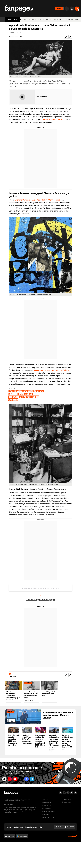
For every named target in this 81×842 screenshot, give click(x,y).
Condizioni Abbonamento (50, 811)
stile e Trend (12, 19)
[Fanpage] (11, 792)
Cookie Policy (46, 808)
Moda (25, 19)
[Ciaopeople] (72, 837)
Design (61, 19)
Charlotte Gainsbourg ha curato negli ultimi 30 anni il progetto (38, 200)
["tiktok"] (4, 779)
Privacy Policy (46, 805)
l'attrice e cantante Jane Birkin (53, 119)
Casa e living (12, 670)
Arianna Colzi (18, 37)
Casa (56, 19)
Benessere (49, 19)
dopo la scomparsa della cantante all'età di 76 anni (52, 370)
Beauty (31, 19)
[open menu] (2, 19)
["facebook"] (26, 779)
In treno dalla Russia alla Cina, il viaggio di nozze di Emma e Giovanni (58, 715)
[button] (70, 37)
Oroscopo (74, 19)
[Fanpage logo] (16, 8)
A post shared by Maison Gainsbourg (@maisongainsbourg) (40, 588)
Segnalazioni (46, 802)
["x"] (21, 779)
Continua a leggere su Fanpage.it (40, 599)
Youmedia (45, 799)
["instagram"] (10, 779)
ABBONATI (59, 8)
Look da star (39, 19)
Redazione (45, 814)
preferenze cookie (48, 818)
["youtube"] (15, 779)
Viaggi (68, 19)
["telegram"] (32, 779)
